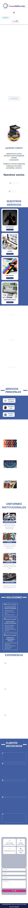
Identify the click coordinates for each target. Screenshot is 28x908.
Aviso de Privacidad (14, 906)
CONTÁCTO (5, 17)
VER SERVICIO (10, 229)
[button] (14, 12)
